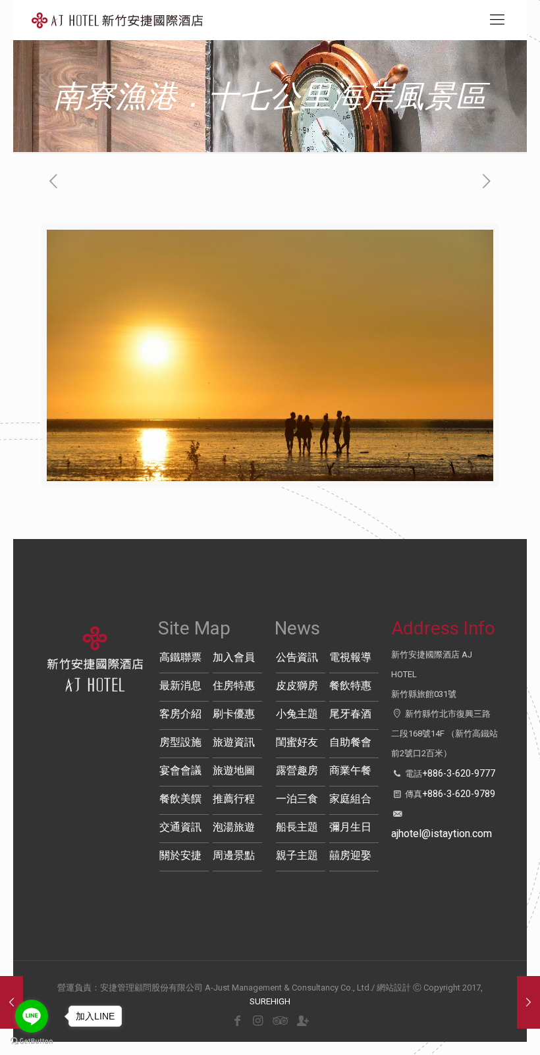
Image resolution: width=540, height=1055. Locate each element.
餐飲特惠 (350, 685)
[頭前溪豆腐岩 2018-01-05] (528, 1002)
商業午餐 (350, 770)
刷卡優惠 (234, 714)
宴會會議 (180, 770)
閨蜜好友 (297, 742)
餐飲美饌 (180, 798)
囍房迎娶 (350, 855)
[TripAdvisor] (278, 1020)
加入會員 (234, 657)
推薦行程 (234, 798)
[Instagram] (258, 1020)
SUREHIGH (270, 1001)
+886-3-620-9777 (458, 773)
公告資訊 (297, 657)
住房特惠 (234, 685)
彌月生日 (350, 827)
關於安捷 (180, 855)
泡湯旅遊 (234, 827)
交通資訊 (180, 827)
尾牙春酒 (350, 714)
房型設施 (180, 742)
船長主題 (297, 827)
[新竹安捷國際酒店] (117, 19)
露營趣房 (297, 770)
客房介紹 (180, 714)
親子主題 (297, 855)
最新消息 (180, 685)
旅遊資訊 (234, 742)
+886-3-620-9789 (458, 793)
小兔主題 (297, 714)
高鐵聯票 (180, 657)
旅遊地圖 (234, 770)
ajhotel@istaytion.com (441, 833)
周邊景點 (234, 855)
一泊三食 (297, 798)
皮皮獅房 (297, 685)
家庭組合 (350, 798)
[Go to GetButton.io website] (32, 1041)
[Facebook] (237, 1020)
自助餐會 (350, 742)
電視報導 (350, 657)
